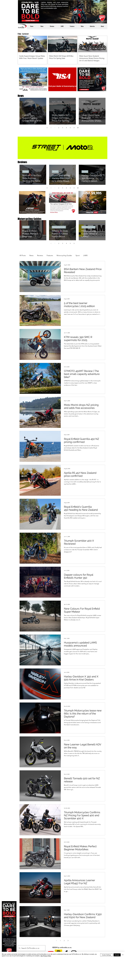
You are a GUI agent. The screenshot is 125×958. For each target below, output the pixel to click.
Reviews (25, 171)
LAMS (85, 255)
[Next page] (74, 127)
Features (25, 227)
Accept (117, 955)
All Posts (22, 255)
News (31, 255)
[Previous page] (51, 127)
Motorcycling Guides (59, 227)
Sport (78, 255)
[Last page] (78, 127)
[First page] (47, 127)
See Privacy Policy (45, 956)
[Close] (123, 955)
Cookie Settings (106, 955)
